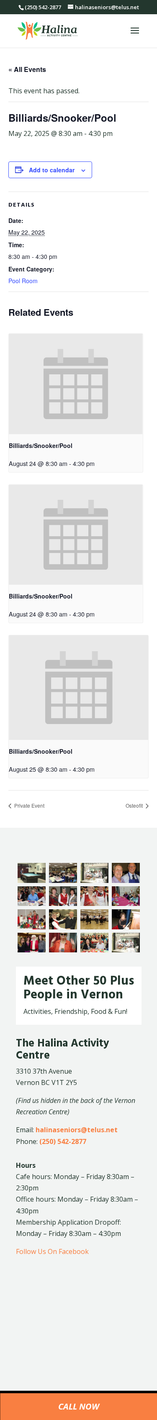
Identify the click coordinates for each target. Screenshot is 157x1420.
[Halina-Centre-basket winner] (94, 903)
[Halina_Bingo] (63, 880)
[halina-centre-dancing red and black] (94, 926)
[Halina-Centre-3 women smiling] (63, 903)
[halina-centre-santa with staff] (32, 949)
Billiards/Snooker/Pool (40, 445)
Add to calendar (52, 170)
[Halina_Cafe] (94, 880)
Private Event (28, 805)
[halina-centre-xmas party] (94, 949)
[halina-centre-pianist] (126, 926)
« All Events (27, 69)
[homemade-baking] (126, 949)
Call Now (78, 1406)
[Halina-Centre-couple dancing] (63, 926)
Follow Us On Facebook (52, 1251)
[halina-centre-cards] (126, 903)
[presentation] (76, 384)
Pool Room (23, 280)
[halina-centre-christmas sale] (32, 926)
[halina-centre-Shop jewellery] (63, 949)
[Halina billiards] (32, 880)
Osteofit (135, 805)
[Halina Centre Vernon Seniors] (126, 880)
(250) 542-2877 (62, 1141)
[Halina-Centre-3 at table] (32, 903)
